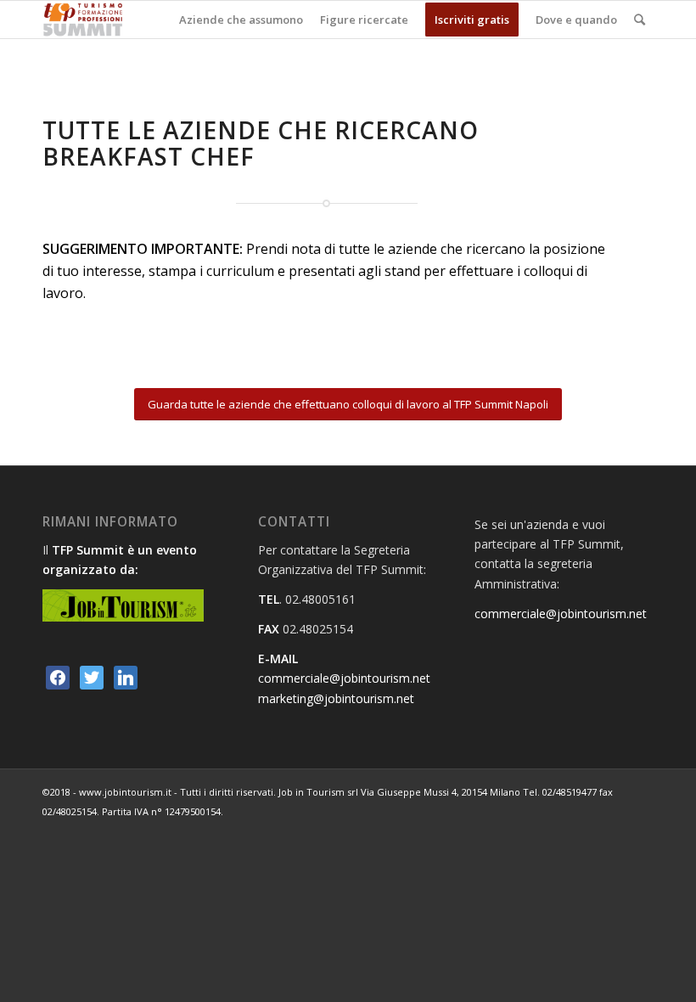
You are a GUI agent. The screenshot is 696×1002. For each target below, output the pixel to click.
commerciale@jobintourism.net (344, 678)
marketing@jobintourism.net (336, 698)
